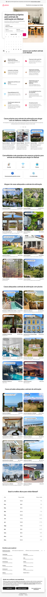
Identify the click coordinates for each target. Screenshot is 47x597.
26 (13, 49)
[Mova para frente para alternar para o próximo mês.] (20, 34)
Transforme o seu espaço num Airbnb (34, 5)
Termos (25, 594)
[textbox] (9, 31)
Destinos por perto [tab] (6, 550)
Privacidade (21, 594)
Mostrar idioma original (35, 1)
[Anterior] (21, 127)
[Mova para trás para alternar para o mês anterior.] (6, 34)
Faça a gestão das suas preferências (36, 589)
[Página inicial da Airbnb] (5, 5)
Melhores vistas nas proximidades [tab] (32, 550)
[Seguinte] (25, 127)
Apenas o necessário (22, 588)
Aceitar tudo (9, 588)
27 (16, 49)
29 (20, 49)
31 (8, 51)
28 (18, 49)
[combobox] (15, 26)
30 (6, 51)
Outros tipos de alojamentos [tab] (18, 550)
